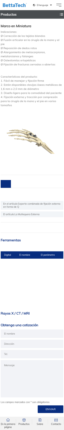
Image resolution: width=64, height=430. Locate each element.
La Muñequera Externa (27, 214)
